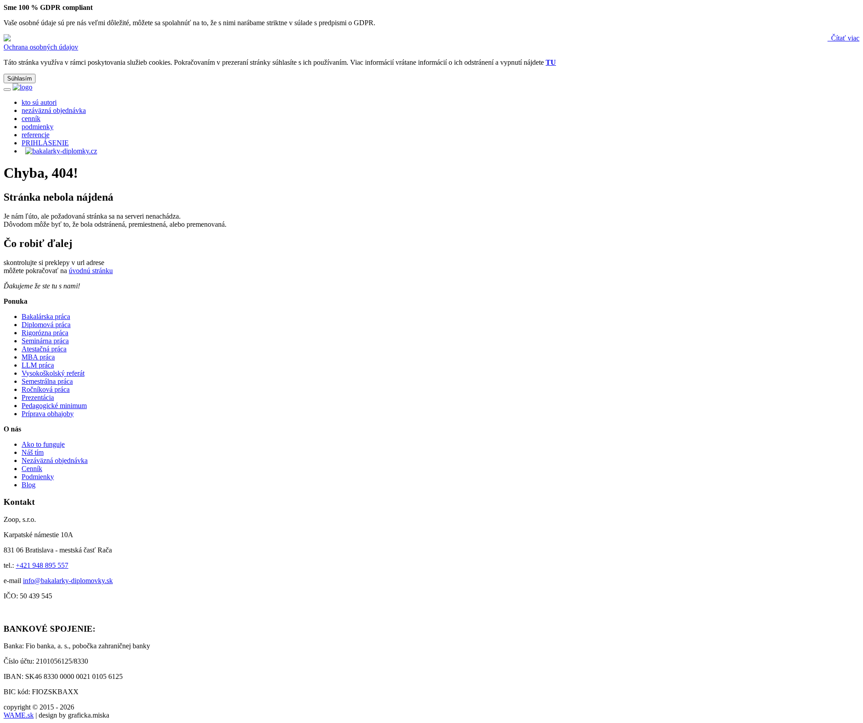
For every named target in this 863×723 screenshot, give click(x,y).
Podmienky (38, 477)
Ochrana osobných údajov (41, 47)
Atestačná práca (44, 349)
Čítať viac (844, 38)
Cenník (32, 468)
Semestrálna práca (47, 381)
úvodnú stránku (91, 270)
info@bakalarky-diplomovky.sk (68, 580)
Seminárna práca (45, 341)
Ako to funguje (43, 444)
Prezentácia (38, 397)
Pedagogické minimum (54, 405)
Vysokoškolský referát (53, 373)
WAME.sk (19, 715)
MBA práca (38, 357)
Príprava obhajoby (48, 414)
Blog (29, 485)
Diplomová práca (46, 324)
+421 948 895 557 (42, 565)
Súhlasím (19, 78)
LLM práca (38, 365)
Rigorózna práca (45, 333)
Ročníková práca (46, 389)
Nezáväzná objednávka (55, 460)
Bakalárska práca (46, 316)
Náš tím (33, 452)
